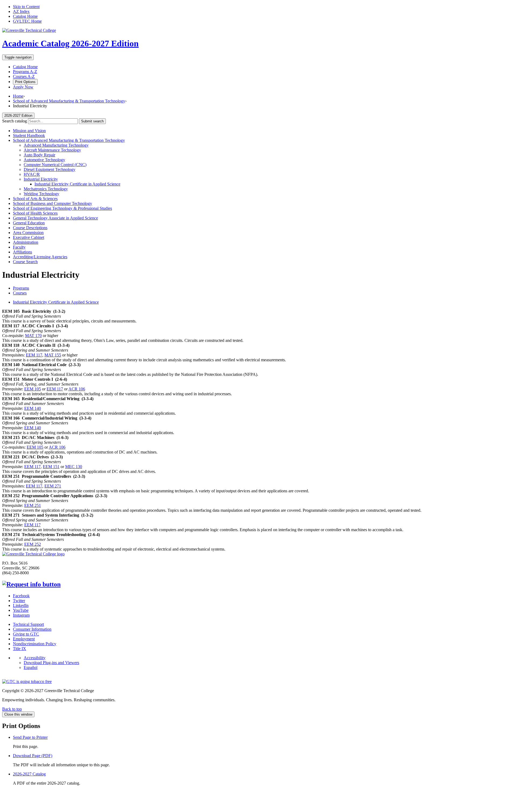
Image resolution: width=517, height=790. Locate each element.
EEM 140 (32, 408)
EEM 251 (32, 505)
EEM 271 (52, 486)
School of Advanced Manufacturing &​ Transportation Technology (69, 140)
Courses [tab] (20, 293)
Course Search (25, 261)
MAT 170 (33, 335)
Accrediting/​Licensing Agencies (40, 257)
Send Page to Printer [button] (30, 737)
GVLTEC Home (27, 21)
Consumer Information (32, 629)
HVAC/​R (32, 174)
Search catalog (14, 121)
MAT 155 (52, 355)
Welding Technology (41, 193)
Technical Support (28, 624)
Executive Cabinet (28, 237)
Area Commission (28, 232)
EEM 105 (32, 389)
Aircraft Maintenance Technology (52, 150)
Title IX (19, 648)
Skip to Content (26, 6)
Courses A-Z (24, 76)
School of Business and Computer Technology (52, 203)
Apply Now (23, 87)
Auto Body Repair (39, 155)
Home (18, 96)
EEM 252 (32, 544)
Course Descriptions (30, 227)
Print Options (25, 82)
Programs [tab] (21, 288)
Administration (25, 242)
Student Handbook (29, 135)
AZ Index (21, 11)
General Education (29, 223)
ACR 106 (76, 389)
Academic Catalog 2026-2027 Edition (70, 43)
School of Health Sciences (35, 213)
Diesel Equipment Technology (49, 169)
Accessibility (35, 657)
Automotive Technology (44, 159)
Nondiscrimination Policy (34, 643)
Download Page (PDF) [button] (32, 755)
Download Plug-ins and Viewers (51, 662)
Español (30, 667)
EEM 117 (34, 355)
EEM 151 (51, 466)
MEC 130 (73, 466)
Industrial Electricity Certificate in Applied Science (77, 184)
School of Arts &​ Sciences (35, 198)
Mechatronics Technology (46, 189)
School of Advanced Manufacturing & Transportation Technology (69, 101)
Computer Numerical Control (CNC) (55, 164)
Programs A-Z (25, 71)
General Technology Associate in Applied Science (55, 218)
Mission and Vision (29, 130)
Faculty (19, 247)
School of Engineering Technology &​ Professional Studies (62, 208)
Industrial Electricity (41, 179)
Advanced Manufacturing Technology (56, 145)
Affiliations (22, 252)
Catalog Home (25, 16)
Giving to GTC (26, 634)
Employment (24, 639)
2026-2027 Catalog (29, 774)
